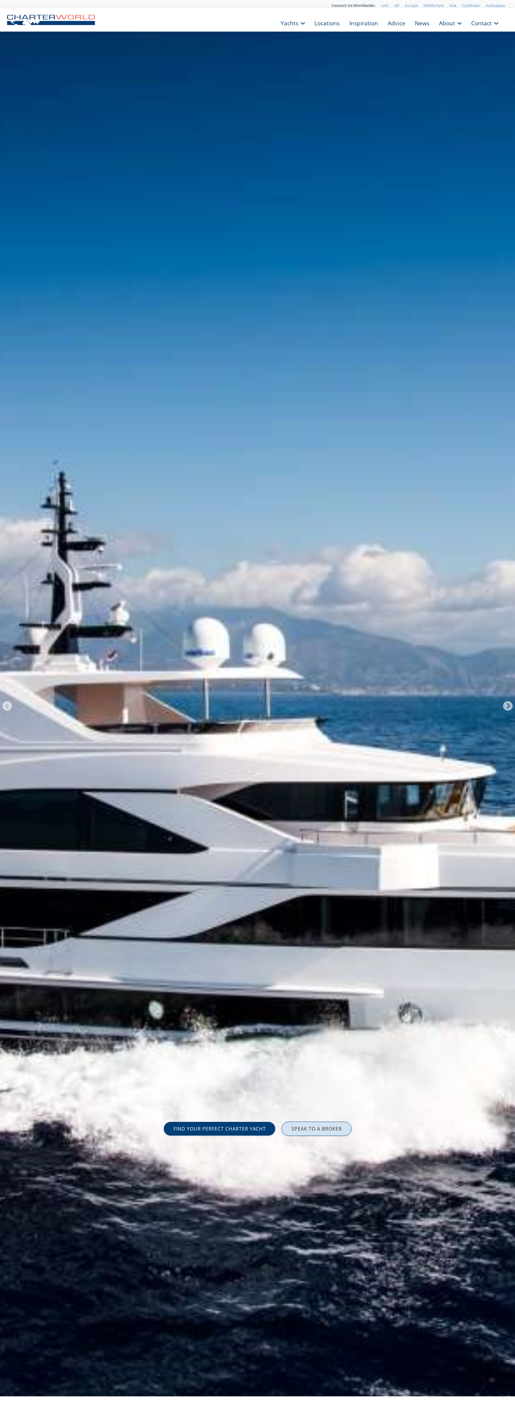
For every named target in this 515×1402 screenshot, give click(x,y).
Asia (452, 5)
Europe (411, 5)
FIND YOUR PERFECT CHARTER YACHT (219, 1128)
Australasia (495, 5)
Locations (327, 22)
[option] (257, 701)
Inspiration (363, 22)
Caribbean (471, 5)
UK (396, 5)
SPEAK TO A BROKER (316, 1128)
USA (385, 5)
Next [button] (508, 706)
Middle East (433, 5)
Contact (481, 22)
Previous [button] (7, 706)
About (447, 22)
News (422, 22)
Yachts (289, 22)
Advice (396, 22)
